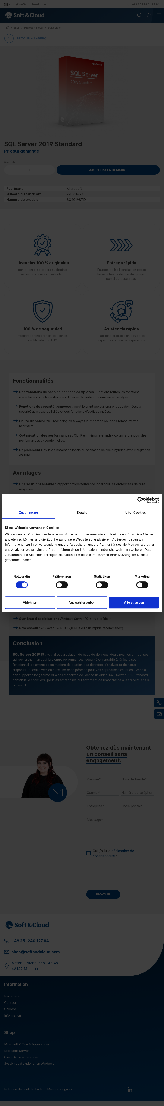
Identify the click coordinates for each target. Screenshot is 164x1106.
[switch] (62, 584)
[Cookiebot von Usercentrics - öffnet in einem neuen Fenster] (140, 500)
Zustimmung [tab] (28, 512)
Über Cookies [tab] (135, 512)
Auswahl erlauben (82, 602)
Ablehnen (30, 602)
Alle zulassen (134, 602)
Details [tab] (82, 512)
